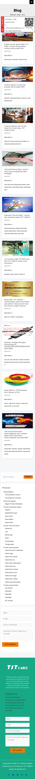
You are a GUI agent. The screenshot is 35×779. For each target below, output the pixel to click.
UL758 (17, 405)
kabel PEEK (6, 97)
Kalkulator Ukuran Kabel (21, 228)
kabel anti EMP (7, 448)
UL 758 (13, 405)
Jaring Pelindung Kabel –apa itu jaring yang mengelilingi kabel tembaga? (16, 171)
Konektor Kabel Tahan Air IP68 (11, 362)
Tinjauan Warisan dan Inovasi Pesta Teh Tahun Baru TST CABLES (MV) (15, 128)
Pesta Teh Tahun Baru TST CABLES (18, 141)
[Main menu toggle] (31, 2)
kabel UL (6, 403)
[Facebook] (9, 775)
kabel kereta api (8, 59)
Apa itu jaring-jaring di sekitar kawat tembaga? (15, 184)
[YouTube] (13, 775)
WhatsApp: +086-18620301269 (11, 20)
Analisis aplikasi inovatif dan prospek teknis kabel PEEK (15, 86)
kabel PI (12, 274)
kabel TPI (17, 274)
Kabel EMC (14, 448)
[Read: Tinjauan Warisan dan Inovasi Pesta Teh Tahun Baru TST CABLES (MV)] (17, 115)
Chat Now (10, 35)
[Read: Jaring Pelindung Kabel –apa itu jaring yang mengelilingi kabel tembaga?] (17, 158)
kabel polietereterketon (15, 97)
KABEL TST (7, 141)
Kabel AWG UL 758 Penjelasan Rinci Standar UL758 (15, 391)
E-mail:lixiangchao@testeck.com (15, 26)
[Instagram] (22, 775)
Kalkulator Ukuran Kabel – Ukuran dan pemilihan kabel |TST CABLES (17, 216)
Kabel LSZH (15, 59)
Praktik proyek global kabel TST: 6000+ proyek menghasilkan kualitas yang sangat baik (16, 46)
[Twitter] (17, 775)
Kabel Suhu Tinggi (23, 59)
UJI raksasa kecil (19, 316)
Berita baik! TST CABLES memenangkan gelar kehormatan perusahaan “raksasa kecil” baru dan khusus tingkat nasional (16, 303)
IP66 (11, 359)
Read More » (8, 55)
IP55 (5, 359)
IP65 (8, 359)
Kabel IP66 (20, 359)
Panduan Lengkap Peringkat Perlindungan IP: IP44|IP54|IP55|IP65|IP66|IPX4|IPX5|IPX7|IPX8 (17, 345)
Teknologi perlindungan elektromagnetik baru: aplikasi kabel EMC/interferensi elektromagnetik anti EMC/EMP (16, 434)
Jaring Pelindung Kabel (17, 187)
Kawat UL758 (24, 403)
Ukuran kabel (21, 233)
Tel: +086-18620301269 (13, 31)
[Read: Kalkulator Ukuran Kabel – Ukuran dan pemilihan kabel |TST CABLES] (17, 204)
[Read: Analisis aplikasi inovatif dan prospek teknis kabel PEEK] (17, 74)
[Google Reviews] (26, 775)
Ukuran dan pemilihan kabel (10, 233)
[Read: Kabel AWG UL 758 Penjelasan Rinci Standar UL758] (17, 379)
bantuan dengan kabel (9, 228)
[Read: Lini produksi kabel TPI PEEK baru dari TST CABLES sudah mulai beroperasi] (17, 248)
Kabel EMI (20, 448)
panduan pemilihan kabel (10, 230)
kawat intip (24, 97)
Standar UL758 (7, 405)
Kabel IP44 (15, 359)
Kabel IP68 (26, 359)
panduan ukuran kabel (22, 230)
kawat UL (18, 403)
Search (28, 477)
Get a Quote (10, 644)
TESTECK (12, 316)
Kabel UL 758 (12, 403)
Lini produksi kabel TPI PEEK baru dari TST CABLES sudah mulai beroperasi (17, 261)
